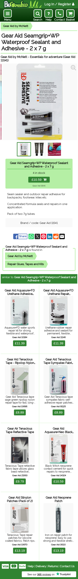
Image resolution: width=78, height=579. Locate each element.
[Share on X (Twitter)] (38, 236)
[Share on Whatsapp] (31, 236)
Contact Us (67, 566)
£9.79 (20, 481)
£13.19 (20, 550)
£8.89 (20, 412)
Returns (53, 566)
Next (71, 102)
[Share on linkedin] (50, 236)
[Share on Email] (62, 236)
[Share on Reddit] (56, 236)
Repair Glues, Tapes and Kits (26, 264)
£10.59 (37, 179)
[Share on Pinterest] (44, 236)
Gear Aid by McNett (15, 26)
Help (31, 566)
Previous (6, 102)
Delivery (41, 566)
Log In (57, 4)
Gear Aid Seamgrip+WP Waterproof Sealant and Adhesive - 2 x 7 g (45, 279)
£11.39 (20, 343)
